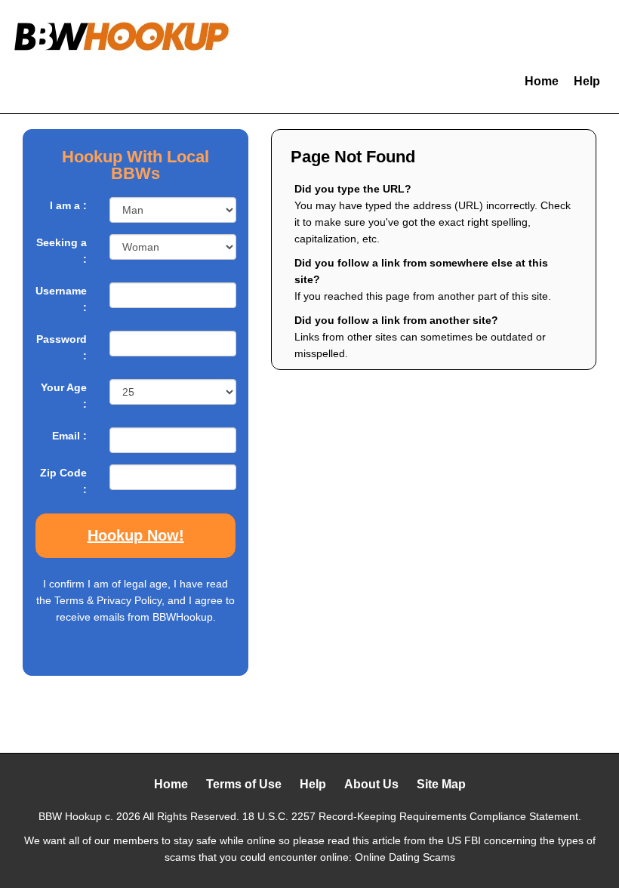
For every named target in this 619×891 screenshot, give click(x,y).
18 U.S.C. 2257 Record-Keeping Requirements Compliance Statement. (411, 816)
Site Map (441, 784)
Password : (61, 347)
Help (587, 81)
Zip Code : (63, 481)
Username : (61, 299)
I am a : (68, 205)
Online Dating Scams (405, 857)
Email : (69, 436)
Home (542, 81)
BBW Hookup (70, 816)
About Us (371, 784)
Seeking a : (61, 250)
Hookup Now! (136, 535)
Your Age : (64, 395)
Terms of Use (244, 784)
